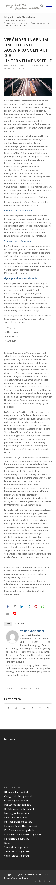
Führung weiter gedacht (40, 65)
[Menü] (47, 6)
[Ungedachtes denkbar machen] (23, 6)
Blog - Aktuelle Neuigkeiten (20, 17)
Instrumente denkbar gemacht (20, 825)
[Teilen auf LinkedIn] (32, 708)
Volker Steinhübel (32, 631)
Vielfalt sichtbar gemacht (17, 851)
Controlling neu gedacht (16, 65)
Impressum (9, 739)
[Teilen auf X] (16, 708)
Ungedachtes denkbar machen (28, 874)
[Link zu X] (35, 881)
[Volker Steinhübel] (12, 642)
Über (8, 623)
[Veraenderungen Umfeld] (28, 87)
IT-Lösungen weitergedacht (19, 830)
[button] (7, 606)
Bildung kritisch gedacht (16, 791)
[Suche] (40, 6)
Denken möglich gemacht (17, 804)
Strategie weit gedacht (14, 68)
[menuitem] (40, 6)
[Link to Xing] (48, 708)
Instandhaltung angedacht (18, 821)
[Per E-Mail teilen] (40, 708)
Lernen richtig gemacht (16, 838)
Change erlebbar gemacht (18, 796)
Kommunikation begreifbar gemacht (23, 834)
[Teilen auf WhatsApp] (24, 708)
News (7, 842)
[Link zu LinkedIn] (40, 881)
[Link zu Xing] (49, 881)
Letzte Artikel (20, 623)
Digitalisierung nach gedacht (19, 808)
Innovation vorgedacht (16, 817)
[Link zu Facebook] (44, 881)
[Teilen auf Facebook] (8, 708)
